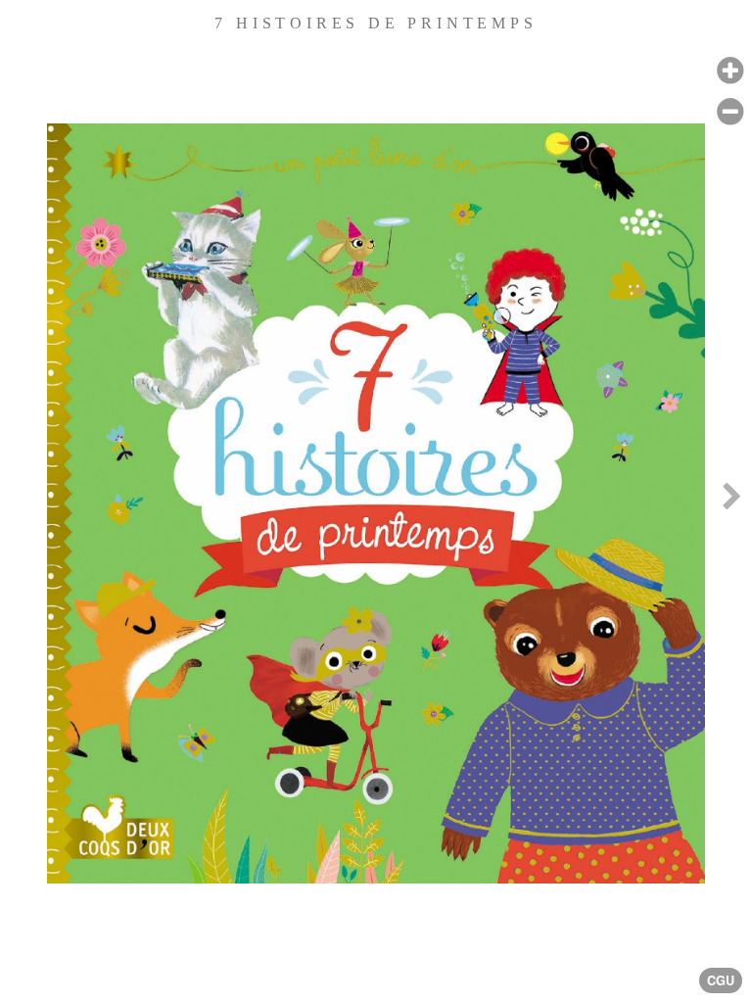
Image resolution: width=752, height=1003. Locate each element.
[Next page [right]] (731, 501)
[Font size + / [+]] (730, 71)
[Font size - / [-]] (730, 112)
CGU (720, 980)
